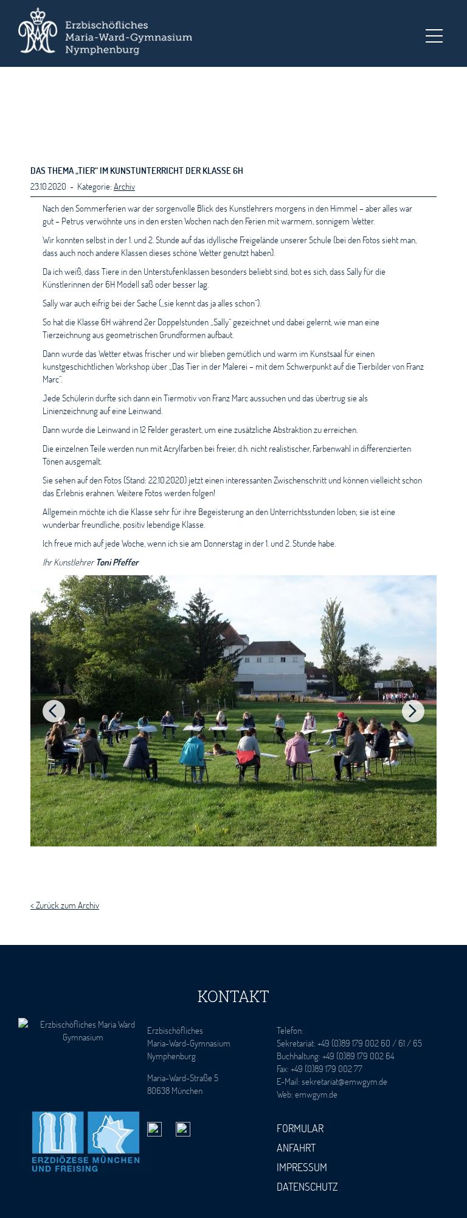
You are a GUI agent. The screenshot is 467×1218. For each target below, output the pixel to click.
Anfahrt (296, 1147)
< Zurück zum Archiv (64, 905)
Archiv (124, 186)
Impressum (302, 1167)
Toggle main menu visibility (433, 35)
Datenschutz (307, 1186)
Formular (300, 1128)
